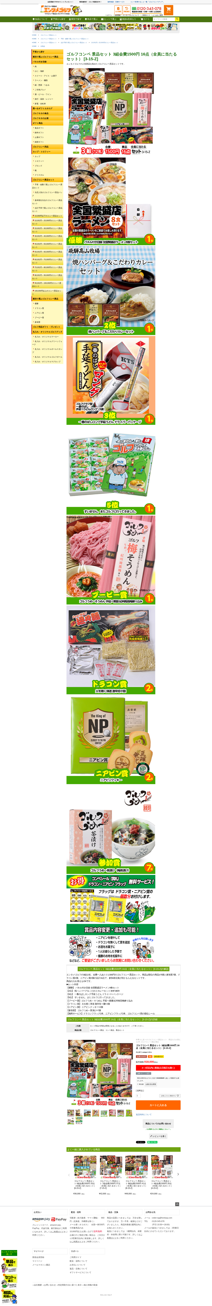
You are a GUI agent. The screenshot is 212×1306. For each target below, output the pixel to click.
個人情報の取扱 (91, 1285)
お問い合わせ (50, 1285)
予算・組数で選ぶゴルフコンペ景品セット (75, 39)
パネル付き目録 (39, 62)
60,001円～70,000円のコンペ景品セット (47, 261)
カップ (37, 156)
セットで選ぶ (110, 19)
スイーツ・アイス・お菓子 (46, 76)
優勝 (36, 303)
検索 (177, 19)
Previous (68, 1175)
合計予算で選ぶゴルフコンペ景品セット (74, 42)
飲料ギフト (39, 133)
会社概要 (38, 1285)
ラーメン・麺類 (41, 80)
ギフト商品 (38, 123)
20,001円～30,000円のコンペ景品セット (47, 230)
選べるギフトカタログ (42, 108)
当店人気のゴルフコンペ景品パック (47, 194)
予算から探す (59, 19)
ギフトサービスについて (80, 1272)
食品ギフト (39, 128)
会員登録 (117, 15)
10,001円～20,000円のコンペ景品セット (104, 42)
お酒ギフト (39, 137)
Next (178, 1174)
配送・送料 (76, 1212)
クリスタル (39, 175)
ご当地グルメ (40, 90)
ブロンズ (38, 166)
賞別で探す (76, 19)
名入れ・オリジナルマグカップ (47, 362)
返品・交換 (113, 1212)
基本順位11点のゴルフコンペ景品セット (47, 201)
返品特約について (144, 1114)
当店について (41, 19)
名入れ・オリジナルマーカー (47, 337)
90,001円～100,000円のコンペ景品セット (46, 284)
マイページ (39, 1251)
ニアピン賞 (39, 313)
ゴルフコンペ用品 (40, 147)
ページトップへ (177, 1204)
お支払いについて (77, 1265)
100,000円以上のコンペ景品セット (46, 292)
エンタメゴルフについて (131, 15)
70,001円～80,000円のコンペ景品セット (47, 269)
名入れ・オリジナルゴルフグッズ (47, 332)
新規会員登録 (38, 1257)
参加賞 (37, 322)
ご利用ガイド (145, 15)
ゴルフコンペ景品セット (48, 35)
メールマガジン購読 (41, 1265)
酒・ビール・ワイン (43, 94)
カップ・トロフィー (41, 152)
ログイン (109, 15)
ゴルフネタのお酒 (40, 118)
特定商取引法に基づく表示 (70, 1285)
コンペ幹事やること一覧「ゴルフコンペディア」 (147, 2)
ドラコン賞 (39, 308)
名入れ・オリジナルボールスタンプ (47, 350)
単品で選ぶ (92, 19)
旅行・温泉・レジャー (44, 99)
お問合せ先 (150, 1212)
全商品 (42, 46)
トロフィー (39, 161)
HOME (34, 35)
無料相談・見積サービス (116, 2)
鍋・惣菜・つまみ (42, 85)
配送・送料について (78, 1261)
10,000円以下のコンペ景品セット (48, 216)
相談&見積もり (129, 19)
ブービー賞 (39, 317)
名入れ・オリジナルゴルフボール (48, 357)
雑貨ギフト (39, 142)
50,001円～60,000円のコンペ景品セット (47, 253)
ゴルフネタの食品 (40, 113)
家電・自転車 (40, 104)
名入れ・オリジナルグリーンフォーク (47, 343)
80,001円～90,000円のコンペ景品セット (47, 276)
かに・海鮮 (39, 71)
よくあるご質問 (157, 15)
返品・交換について (78, 1269)
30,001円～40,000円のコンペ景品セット (47, 237)
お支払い (38, 1212)
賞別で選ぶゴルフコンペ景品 (45, 57)
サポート (75, 1251)
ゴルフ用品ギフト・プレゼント (46, 327)
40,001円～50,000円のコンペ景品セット (47, 245)
